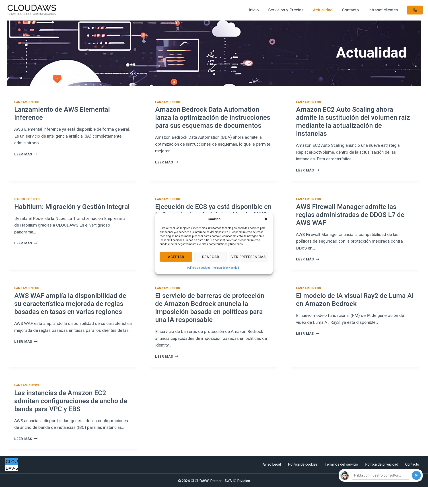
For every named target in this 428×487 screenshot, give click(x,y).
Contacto (350, 9)
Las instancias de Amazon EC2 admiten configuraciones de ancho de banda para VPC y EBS (70, 401)
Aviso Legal (272, 464)
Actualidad (323, 9)
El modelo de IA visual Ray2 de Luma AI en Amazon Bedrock (355, 300)
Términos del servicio (341, 464)
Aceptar (176, 256)
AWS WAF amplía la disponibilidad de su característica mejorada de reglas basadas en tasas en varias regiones (70, 304)
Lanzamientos (26, 102)
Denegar (210, 256)
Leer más (25, 154)
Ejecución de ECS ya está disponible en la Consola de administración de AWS (213, 211)
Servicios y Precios (286, 9)
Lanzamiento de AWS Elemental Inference (62, 114)
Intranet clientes (383, 9)
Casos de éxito (27, 199)
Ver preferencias (248, 256)
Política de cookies (198, 267)
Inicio (254, 9)
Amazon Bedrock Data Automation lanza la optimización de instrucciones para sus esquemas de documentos (212, 118)
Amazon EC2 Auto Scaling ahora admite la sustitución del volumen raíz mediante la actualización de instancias (353, 122)
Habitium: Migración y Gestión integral (72, 207)
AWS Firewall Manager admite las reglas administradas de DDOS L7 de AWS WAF (350, 215)
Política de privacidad (226, 267)
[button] (266, 219)
